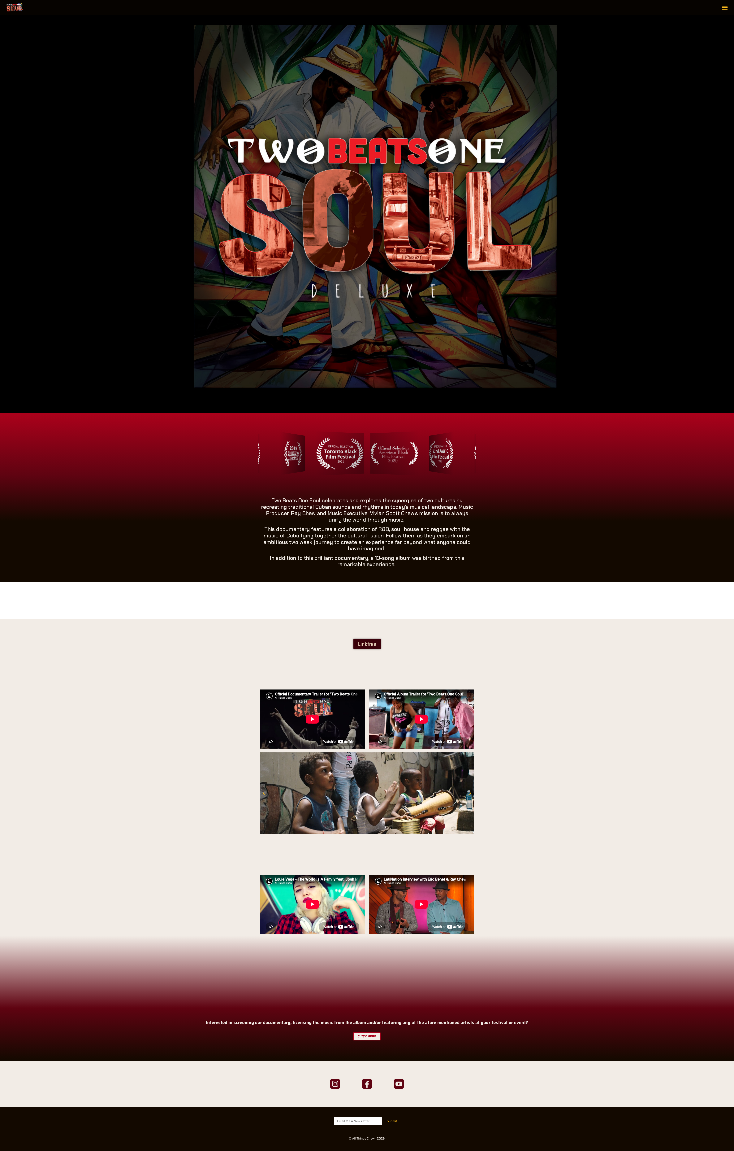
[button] (724, 7)
